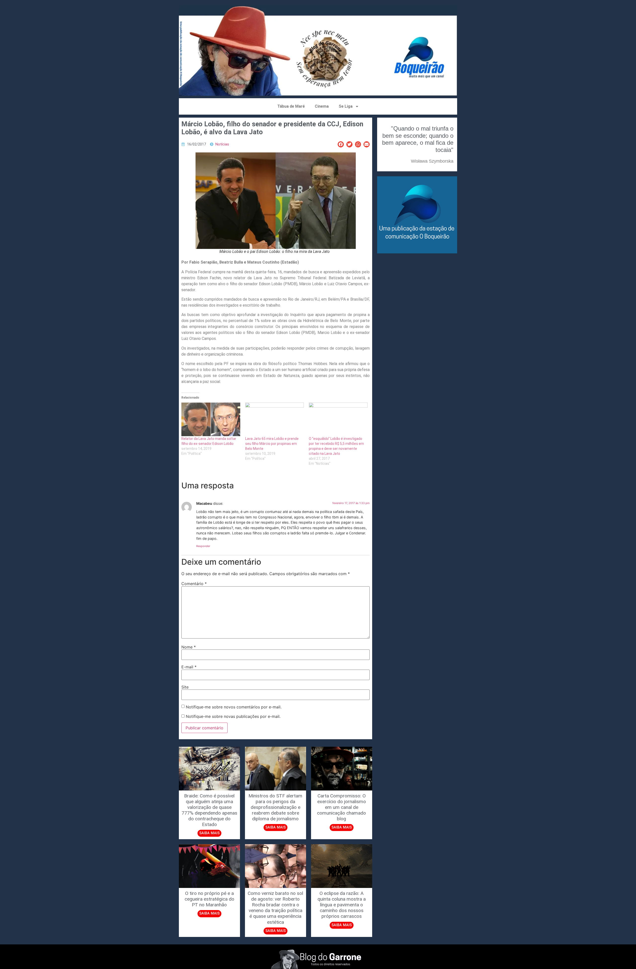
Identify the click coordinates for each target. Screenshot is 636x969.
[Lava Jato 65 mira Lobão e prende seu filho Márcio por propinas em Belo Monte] (274, 419)
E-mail (189, 667)
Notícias (222, 144)
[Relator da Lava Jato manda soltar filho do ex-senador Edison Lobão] (210, 419)
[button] (341, 144)
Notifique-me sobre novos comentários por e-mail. (233, 707)
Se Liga (346, 106)
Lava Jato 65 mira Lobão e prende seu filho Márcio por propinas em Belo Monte (272, 444)
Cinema (322, 106)
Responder (203, 546)
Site (185, 687)
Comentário (194, 584)
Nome (188, 647)
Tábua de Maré (291, 106)
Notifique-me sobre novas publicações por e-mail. (233, 716)
